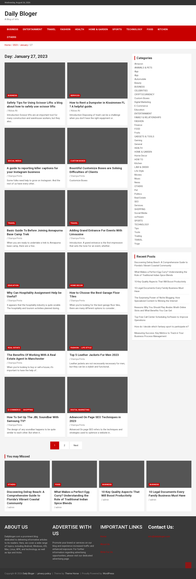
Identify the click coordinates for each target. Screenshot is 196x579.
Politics (138, 194)
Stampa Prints (15, 176)
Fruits (137, 132)
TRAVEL (51, 29)
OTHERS (11, 37)
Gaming (138, 140)
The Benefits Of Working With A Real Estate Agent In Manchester (31, 356)
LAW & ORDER (141, 167)
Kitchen (163, 29)
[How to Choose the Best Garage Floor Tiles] (97, 270)
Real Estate (14, 348)
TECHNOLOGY (134, 29)
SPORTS (117, 29)
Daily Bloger (21, 13)
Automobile (140, 79)
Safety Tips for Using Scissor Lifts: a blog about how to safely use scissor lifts (34, 104)
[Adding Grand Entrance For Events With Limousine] (97, 208)
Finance (138, 125)
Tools (137, 232)
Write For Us (106, 552)
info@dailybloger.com (159, 536)
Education (13, 285)
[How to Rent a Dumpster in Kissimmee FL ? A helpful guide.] (97, 80)
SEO (136, 201)
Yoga (137, 243)
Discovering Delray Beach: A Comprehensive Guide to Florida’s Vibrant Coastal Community (25, 497)
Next (76, 445)
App (136, 71)
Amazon (138, 63)
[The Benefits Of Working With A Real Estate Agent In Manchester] (34, 333)
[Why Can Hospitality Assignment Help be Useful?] (34, 270)
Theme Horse (72, 573)
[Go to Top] (188, 565)
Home (103, 536)
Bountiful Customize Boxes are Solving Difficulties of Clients (96, 170)
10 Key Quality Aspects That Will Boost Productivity (160, 281)
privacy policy (44, 573)
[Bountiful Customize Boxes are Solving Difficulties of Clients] (97, 146)
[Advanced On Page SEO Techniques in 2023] (97, 395)
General (138, 144)
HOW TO (138, 159)
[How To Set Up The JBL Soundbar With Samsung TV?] (34, 395)
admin (11, 507)
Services (74, 95)
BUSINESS (12, 29)
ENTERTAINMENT (32, 29)
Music (137, 178)
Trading (138, 236)
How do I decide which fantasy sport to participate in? (161, 326)
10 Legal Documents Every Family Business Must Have (167, 493)
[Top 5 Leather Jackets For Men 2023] (97, 333)
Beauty (137, 83)
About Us (105, 544)
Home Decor (76, 285)
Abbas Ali (12, 110)
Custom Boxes (77, 161)
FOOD (150, 29)
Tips (136, 228)
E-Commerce (14, 410)
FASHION (65, 29)
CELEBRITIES (141, 90)
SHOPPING (28, 410)
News (137, 182)
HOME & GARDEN (98, 29)
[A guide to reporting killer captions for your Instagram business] (34, 146)
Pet (136, 190)
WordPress (108, 573)
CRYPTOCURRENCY (144, 94)
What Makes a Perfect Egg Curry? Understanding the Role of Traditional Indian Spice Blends (71, 497)
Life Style (86, 348)
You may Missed (18, 456)
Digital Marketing (79, 410)
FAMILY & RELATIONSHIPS (147, 117)
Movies (138, 174)
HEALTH (79, 29)
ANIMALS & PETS (143, 67)
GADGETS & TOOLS (144, 136)
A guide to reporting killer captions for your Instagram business (32, 170)
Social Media (14, 161)
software (139, 216)
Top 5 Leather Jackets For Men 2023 (94, 355)
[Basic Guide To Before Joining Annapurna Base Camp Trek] (34, 208)
